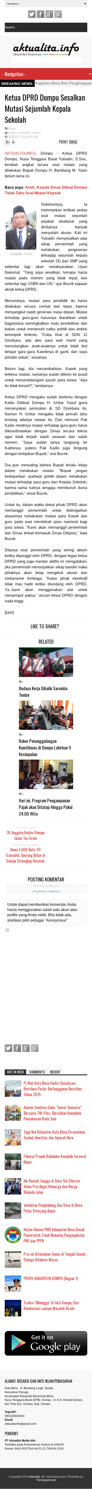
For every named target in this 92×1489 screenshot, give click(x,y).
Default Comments (46, 886)
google (49, 14)
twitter (32, 14)
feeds (58, 14)
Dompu (12, 132)
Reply (12, 128)
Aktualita (34, 1476)
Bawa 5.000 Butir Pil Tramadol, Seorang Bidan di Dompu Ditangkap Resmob (25, 855)
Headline (25, 132)
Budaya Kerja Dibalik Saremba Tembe (43, 691)
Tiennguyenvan (46, 1480)
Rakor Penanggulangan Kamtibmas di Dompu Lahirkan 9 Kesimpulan (45, 747)
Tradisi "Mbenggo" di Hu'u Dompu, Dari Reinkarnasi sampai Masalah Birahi (51, 1305)
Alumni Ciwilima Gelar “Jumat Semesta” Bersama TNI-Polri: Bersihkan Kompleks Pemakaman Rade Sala (53, 1113)
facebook (40, 14)
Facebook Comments (46, 891)
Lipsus (36, 132)
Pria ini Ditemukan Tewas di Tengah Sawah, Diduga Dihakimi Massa (55, 1257)
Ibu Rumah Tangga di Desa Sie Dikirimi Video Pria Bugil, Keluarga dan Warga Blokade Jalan (52, 1186)
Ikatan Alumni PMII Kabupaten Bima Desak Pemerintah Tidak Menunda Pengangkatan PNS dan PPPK (54, 1235)
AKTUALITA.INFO (20, 153)
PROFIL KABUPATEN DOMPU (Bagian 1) (51, 1278)
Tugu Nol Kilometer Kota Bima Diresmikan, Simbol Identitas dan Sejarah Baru (54, 1134)
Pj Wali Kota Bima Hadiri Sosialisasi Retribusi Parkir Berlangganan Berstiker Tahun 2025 (53, 1088)
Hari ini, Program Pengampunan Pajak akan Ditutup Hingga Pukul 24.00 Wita (45, 807)
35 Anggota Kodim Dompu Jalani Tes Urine (25, 835)
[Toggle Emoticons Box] (7, 929)
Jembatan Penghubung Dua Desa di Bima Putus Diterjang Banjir (53, 1208)
